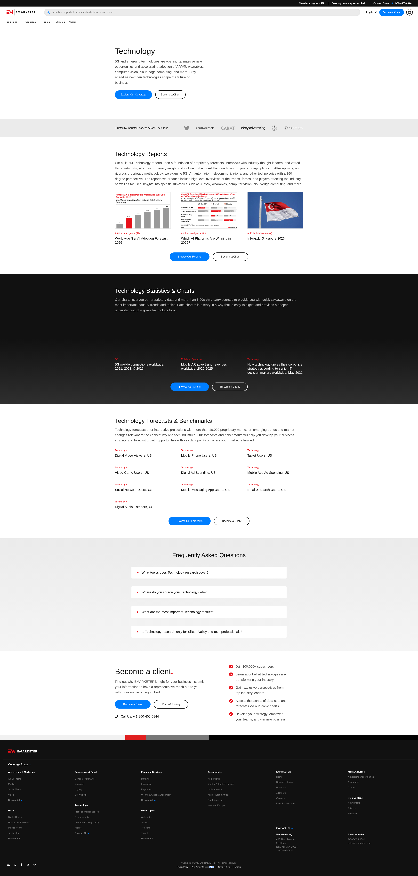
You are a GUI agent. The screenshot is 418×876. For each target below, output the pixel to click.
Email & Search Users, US (266, 490)
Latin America (215, 789)
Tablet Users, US (259, 455)
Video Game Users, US (132, 472)
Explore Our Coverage (133, 94)
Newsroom (353, 782)
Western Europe (216, 805)
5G (116, 359)
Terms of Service (225, 867)
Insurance (146, 784)
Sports (144, 822)
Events (351, 787)
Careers (280, 798)
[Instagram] (29, 865)
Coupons (79, 784)
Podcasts (352, 813)
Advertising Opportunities (361, 776)
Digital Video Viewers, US (133, 455)
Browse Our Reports (189, 256)
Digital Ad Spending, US (198, 472)
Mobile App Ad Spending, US (268, 472)
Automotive (147, 817)
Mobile (78, 827)
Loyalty (78, 789)
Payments (146, 789)
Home (279, 776)
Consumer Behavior (85, 778)
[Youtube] (35, 865)
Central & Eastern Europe (221, 784)
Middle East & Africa (218, 794)
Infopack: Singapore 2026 (266, 238)
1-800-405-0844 (403, 3)
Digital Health (15, 817)
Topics (46, 22)
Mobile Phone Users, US (199, 455)
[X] (16, 865)
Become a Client (392, 12)
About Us (281, 792)
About (72, 22)
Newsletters (354, 802)
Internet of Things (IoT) (87, 822)
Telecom (145, 827)
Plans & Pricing (171, 704)
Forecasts (281, 787)
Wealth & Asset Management (156, 794)
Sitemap (238, 867)
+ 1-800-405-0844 (146, 716)
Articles (60, 22)
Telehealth (13, 833)
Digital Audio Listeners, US (134, 507)
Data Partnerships (285, 803)
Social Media (14, 789)
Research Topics (284, 782)
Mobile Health (15, 827)
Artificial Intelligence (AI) (127, 233)
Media (11, 784)
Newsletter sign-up (309, 3)
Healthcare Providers (19, 822)
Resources (30, 22)
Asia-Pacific (214, 778)
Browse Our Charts (190, 386)
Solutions (12, 22)
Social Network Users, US (133, 490)
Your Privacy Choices (200, 867)
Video (11, 794)
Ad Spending (14, 778)
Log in (369, 12)
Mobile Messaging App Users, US (205, 490)
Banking (145, 778)
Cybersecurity (82, 817)
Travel (144, 833)
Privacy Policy (182, 867)
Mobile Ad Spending (191, 359)
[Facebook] (22, 865)
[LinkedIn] (9, 865)
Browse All (15, 800)
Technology (253, 359)
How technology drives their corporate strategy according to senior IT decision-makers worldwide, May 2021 (275, 368)
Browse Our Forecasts (189, 521)
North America (215, 800)
